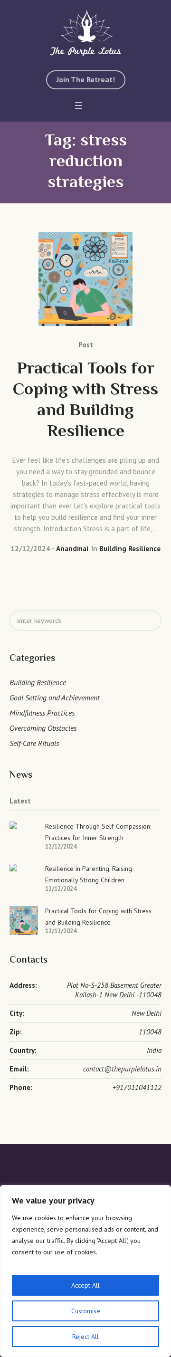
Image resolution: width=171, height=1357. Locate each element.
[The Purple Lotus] (85, 33)
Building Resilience (130, 548)
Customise (85, 1311)
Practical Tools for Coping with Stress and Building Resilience (85, 401)
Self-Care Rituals (34, 743)
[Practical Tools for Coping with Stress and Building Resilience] (85, 279)
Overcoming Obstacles (43, 728)
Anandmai (72, 548)
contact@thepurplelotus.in (122, 1068)
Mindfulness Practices (42, 712)
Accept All (85, 1285)
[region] (85, 1271)
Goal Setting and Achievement (55, 697)
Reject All (85, 1336)
